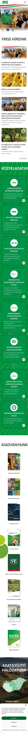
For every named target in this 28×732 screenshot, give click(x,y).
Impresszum (23, 729)
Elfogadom (14, 718)
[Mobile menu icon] (25, 2)
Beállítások (14, 726)
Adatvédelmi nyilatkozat (15, 729)
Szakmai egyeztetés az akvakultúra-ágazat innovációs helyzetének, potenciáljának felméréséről (13, 116)
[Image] (14, 182)
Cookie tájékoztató (6, 729)
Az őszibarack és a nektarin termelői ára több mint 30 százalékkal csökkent (13, 147)
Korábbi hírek (23, 158)
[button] (26, 705)
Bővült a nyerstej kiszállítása (10, 89)
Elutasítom (14, 722)
